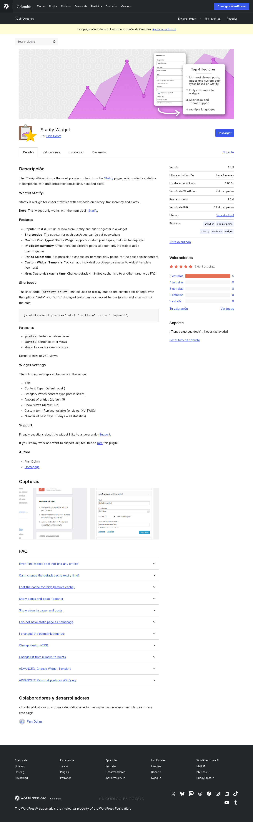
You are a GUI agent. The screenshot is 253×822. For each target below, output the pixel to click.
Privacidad (21, 777)
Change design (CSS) (33, 645)
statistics (217, 231)
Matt (201, 766)
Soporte (228, 152)
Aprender (111, 760)
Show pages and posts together (41, 599)
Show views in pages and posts (40, 610)
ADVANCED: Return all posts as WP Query (47, 680)
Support (104, 434)
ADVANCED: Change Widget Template (45, 668)
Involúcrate (158, 760)
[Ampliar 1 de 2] (82, 493)
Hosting (19, 772)
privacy (205, 231)
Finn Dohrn (53, 136)
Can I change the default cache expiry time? (49, 575)
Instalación (76, 152)
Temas (64, 766)
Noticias (20, 766)
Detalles (28, 152)
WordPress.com (208, 760)
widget (228, 231)
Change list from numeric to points (42, 657)
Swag (156, 777)
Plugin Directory (24, 18)
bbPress (203, 772)
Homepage (32, 467)
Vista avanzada (180, 242)
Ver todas (227, 308)
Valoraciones (51, 152)
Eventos (156, 766)
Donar (156, 772)
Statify (108, 178)
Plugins (64, 772)
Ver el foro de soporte (184, 340)
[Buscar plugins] (54, 41)
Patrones (65, 777)
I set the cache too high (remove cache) (47, 587)
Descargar (225, 133)
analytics (209, 224)
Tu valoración (178, 308)
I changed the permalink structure (42, 634)
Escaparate (67, 760)
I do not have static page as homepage (46, 622)
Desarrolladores (115, 772)
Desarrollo (99, 152)
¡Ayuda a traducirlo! (164, 29)
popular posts (224, 224)
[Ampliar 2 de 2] (154, 493)
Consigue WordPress (231, 6)
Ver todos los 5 (225, 215)
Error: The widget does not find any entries (48, 564)
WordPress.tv (115, 777)
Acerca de (21, 760)
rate (100, 443)
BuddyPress (205, 777)
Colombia (55, 798)
